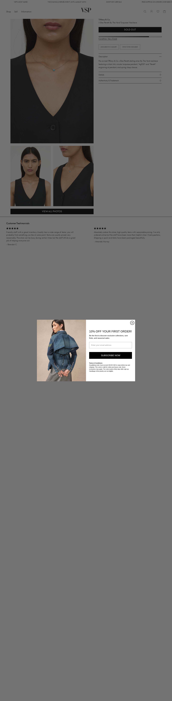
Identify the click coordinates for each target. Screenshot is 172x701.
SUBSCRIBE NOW (110, 355)
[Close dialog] (132, 323)
